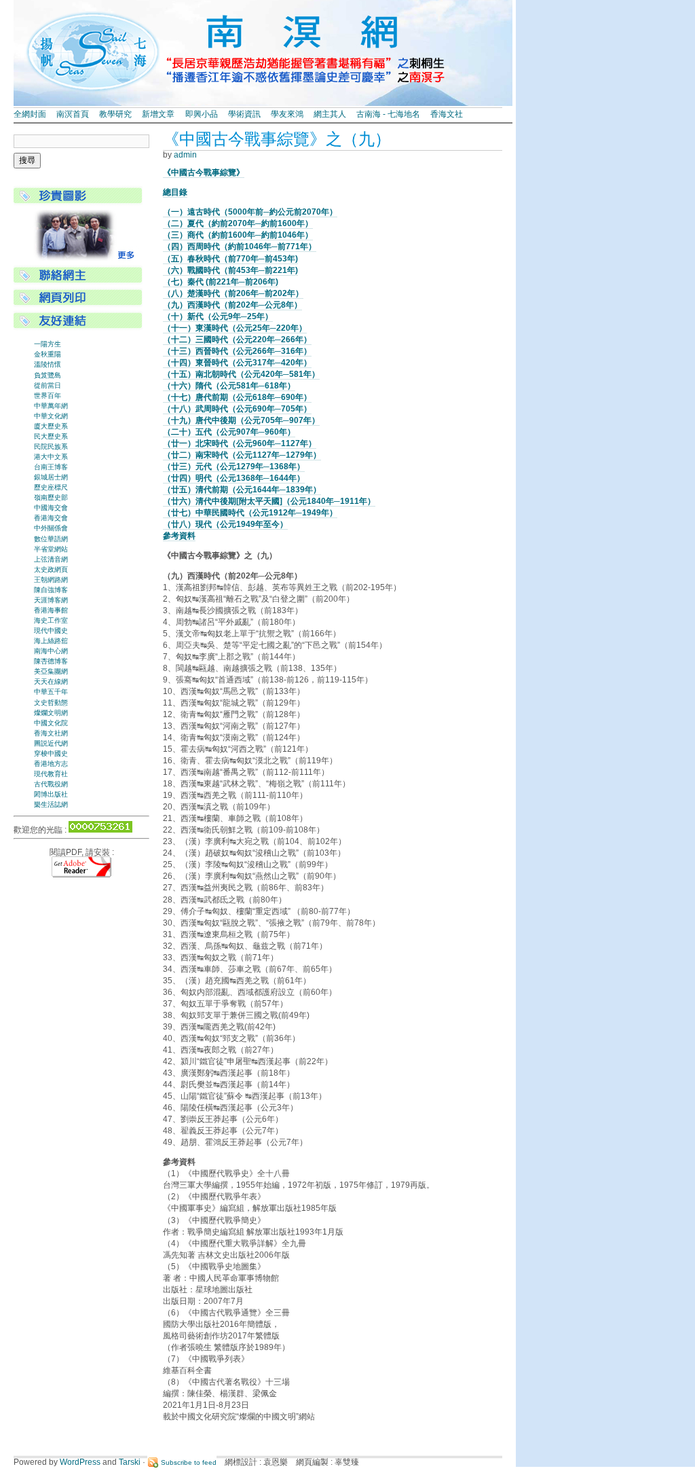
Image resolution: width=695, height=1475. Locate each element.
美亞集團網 (51, 671)
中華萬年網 (51, 405)
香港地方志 (51, 763)
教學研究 (115, 114)
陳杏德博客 (51, 661)
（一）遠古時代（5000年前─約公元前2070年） (250, 212)
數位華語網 (51, 539)
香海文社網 (51, 733)
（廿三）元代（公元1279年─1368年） (234, 466)
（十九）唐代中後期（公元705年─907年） (241, 420)
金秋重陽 (47, 354)
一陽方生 (47, 344)
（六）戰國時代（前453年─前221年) (230, 270)
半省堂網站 (51, 549)
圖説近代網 (51, 743)
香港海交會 (51, 518)
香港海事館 (51, 610)
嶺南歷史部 (51, 497)
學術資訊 (244, 114)
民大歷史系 (51, 436)
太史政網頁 (51, 569)
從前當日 (47, 385)
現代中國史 (51, 630)
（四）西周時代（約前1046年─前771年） (239, 246)
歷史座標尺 (51, 487)
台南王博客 (51, 467)
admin (185, 155)
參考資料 (179, 536)
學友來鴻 (287, 114)
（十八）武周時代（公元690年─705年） (237, 409)
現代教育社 (51, 774)
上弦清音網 (51, 559)
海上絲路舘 (51, 640)
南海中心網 (51, 651)
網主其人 (330, 114)
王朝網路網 (51, 579)
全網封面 (30, 114)
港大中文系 (51, 456)
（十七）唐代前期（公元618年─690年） (237, 397)
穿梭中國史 (51, 753)
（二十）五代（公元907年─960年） (229, 432)
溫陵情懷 (47, 364)
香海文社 (446, 114)
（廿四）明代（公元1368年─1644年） (234, 478)
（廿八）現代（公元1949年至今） (225, 524)
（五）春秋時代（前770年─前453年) (230, 258)
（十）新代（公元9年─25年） (218, 316)
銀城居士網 (51, 477)
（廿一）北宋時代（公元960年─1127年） (239, 443)
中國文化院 (51, 723)
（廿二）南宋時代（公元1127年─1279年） (242, 455)
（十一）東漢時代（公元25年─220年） (235, 328)
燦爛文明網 (51, 712)
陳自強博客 (51, 590)
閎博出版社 (51, 794)
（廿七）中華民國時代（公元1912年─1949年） (250, 512)
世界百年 (47, 395)
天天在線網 (51, 681)
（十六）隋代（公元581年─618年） (229, 385)
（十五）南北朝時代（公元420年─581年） (241, 374)
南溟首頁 (72, 114)
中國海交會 (51, 507)
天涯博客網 (51, 600)
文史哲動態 (51, 702)
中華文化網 (51, 416)
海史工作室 (51, 620)
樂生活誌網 (51, 804)
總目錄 (175, 192)
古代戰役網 (51, 784)
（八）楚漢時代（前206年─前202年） (233, 293)
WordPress (80, 1462)
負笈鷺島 (47, 375)
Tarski (129, 1462)
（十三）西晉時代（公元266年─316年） (237, 351)
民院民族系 (51, 446)
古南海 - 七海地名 (388, 114)
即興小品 (201, 114)
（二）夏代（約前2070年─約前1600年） (238, 223)
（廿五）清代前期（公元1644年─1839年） (242, 489)
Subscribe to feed (189, 1462)
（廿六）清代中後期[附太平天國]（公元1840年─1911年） (269, 501)
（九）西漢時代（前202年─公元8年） (232, 305)
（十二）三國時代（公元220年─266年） (237, 339)
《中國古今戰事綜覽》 (203, 172)
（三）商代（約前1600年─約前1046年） (238, 235)
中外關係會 (51, 528)
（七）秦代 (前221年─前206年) (220, 282)
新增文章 (158, 114)
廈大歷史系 (51, 426)
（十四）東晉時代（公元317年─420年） (237, 362)
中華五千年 (51, 691)
